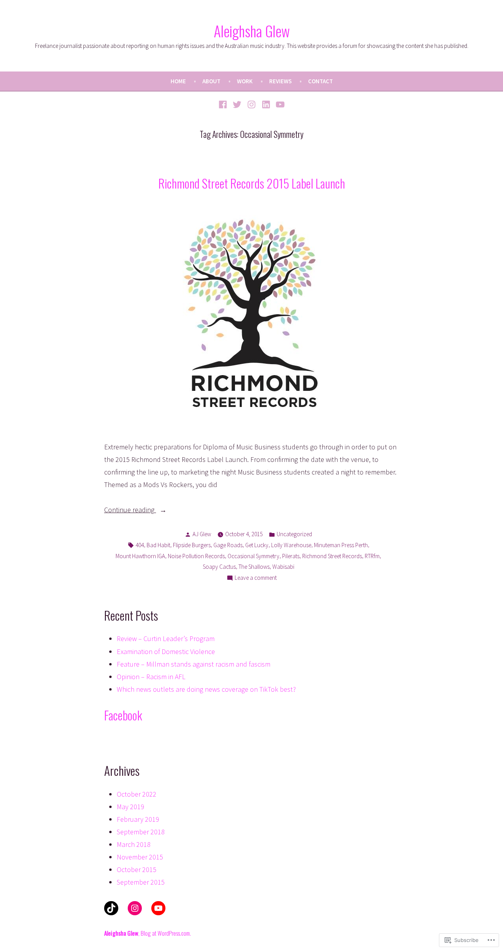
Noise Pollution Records (196, 556)
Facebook (123, 715)
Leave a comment (256, 578)
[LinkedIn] (266, 104)
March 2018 (134, 844)
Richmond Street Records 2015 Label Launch (251, 183)
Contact (320, 81)
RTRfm (372, 556)
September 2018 (141, 831)
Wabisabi (283, 566)
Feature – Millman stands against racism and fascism (193, 664)
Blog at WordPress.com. (166, 933)
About (211, 81)
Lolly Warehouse (291, 545)
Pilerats (290, 556)
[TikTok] (111, 908)
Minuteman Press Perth (341, 545)
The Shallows (254, 566)
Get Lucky (256, 545)
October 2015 (136, 869)
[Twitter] (237, 104)
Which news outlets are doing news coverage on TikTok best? (206, 689)
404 (140, 545)
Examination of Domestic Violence (166, 651)
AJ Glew (202, 534)
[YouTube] (279, 104)
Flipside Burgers (192, 545)
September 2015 (141, 882)
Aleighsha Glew (252, 31)
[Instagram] (251, 104)
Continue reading (130, 510)
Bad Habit (158, 545)
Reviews (280, 81)
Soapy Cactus (219, 566)
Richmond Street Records (332, 556)
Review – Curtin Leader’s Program (166, 638)
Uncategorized (294, 534)
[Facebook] (224, 104)
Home (178, 81)
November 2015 (140, 856)
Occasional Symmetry (253, 556)
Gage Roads (227, 545)
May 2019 (130, 806)
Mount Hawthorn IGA (140, 556)
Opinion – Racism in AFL (151, 676)
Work (245, 81)
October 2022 (136, 794)
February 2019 (138, 819)
